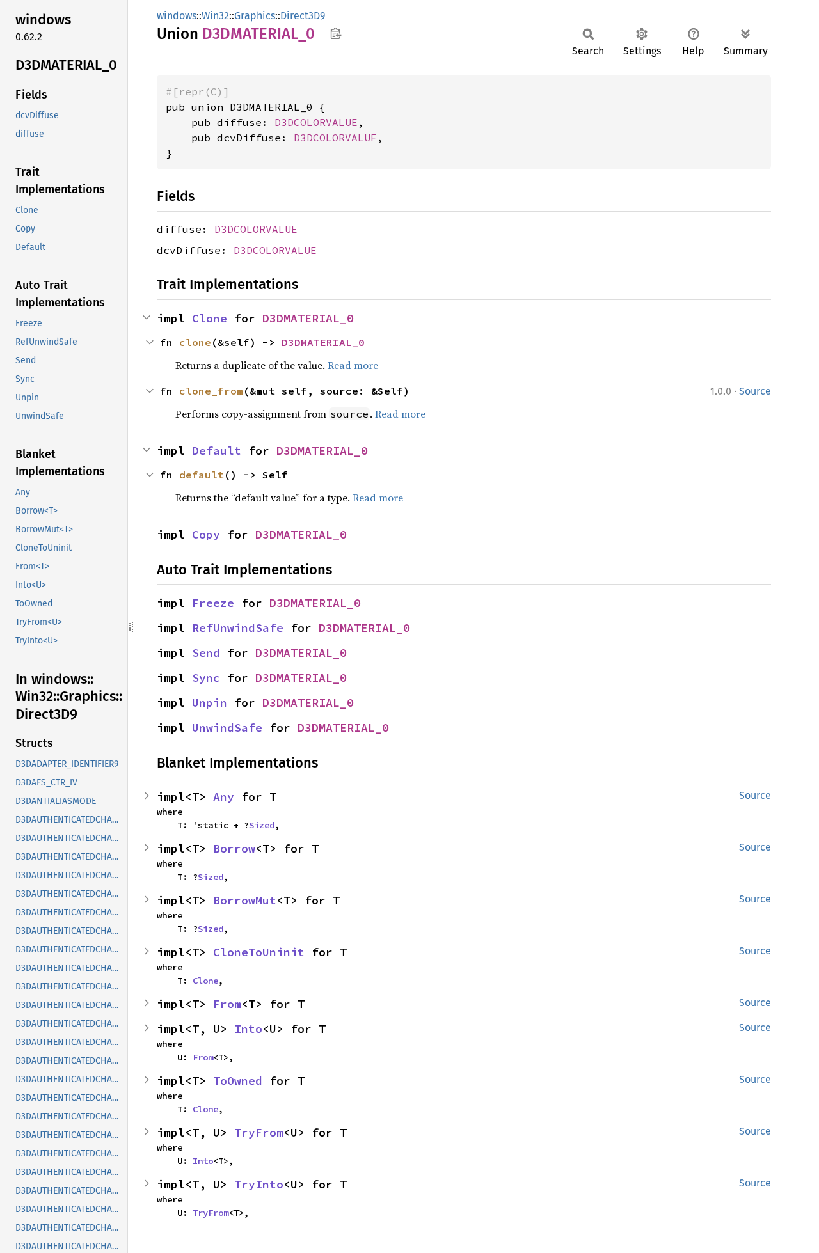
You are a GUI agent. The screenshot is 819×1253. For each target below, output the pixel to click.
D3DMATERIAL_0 (308, 318)
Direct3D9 (302, 16)
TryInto (258, 1184)
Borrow (234, 848)
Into (248, 1028)
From (227, 1004)
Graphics (254, 16)
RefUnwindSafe (237, 627)
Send (206, 652)
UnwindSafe (227, 727)
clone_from (211, 390)
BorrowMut (244, 900)
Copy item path (335, 33)
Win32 (215, 16)
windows (176, 16)
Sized (261, 825)
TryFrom (258, 1132)
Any (223, 796)
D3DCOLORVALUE (316, 122)
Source (755, 391)
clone (195, 342)
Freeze (213, 602)
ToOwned (237, 1080)
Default (216, 450)
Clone (209, 318)
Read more (353, 365)
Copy (206, 534)
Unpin (209, 702)
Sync (206, 677)
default (201, 474)
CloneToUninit (259, 952)
